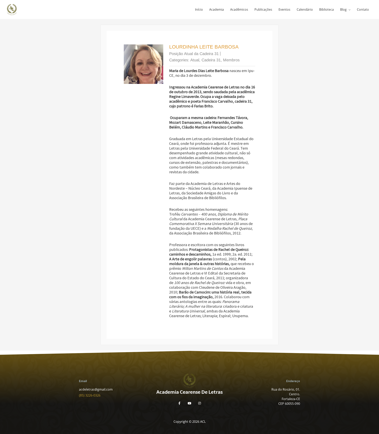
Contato (363, 9)
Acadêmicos (239, 9)
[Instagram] (199, 403)
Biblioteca (326, 9)
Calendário (305, 9)
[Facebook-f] (179, 403)
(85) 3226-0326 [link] (89, 395)
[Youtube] (189, 403)
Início (199, 9)
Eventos (284, 9)
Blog (343, 9)
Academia (216, 9)
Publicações (263, 9)
